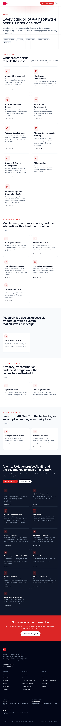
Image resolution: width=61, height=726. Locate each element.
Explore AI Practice (10, 481)
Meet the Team (6, 677)
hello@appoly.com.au (8, 664)
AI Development (7, 42)
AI (22, 677)
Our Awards (6, 686)
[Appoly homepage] (5, 3)
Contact (44, 686)
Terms (50, 721)
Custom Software (26, 686)
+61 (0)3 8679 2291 (8, 666)
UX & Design (20, 39)
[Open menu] (56, 3)
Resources (44, 683)
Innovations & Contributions (49, 680)
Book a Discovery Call (47, 3)
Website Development (27, 683)
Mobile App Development (28, 680)
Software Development (9, 39)
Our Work (44, 675)
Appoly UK (56, 721)
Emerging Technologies (43, 39)
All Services (25, 675)
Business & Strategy (30, 39)
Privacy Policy (44, 721)
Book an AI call (25, 481)
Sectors (44, 677)
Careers (5, 683)
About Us (5, 675)
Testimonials (6, 689)
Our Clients (5, 680)
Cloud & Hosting (26, 689)
